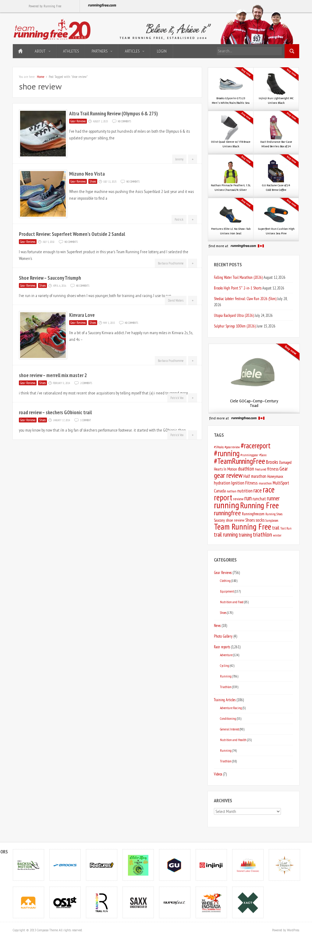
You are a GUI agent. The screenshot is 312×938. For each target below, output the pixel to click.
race (258, 490)
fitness (272, 469)
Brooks (272, 462)
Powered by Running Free (45, 6)
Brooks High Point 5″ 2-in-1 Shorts (237, 287)
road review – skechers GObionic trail (55, 412)
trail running (226, 534)
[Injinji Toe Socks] (211, 865)
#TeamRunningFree (239, 461)
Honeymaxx (275, 476)
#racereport (256, 445)
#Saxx (263, 455)
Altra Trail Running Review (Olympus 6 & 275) (113, 113)
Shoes (93, 181)
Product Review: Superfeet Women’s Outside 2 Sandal (72, 234)
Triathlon (226, 686)
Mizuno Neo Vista (87, 173)
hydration (222, 483)
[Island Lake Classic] (248, 865)
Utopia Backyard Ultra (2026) (234, 315)
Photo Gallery (223, 636)
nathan (231, 491)
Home (20, 51)
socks (260, 520)
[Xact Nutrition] (248, 902)
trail (275, 527)
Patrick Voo (176, 398)
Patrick (179, 219)
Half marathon (254, 476)
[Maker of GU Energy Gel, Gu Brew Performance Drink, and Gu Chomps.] (175, 865)
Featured (260, 469)
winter (277, 535)
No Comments (124, 121)
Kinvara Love (82, 315)
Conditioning (228, 718)
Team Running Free (242, 526)
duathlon (246, 468)
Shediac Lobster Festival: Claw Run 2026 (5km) (245, 298)
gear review (228, 475)
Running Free (259, 505)
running (226, 505)
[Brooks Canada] (65, 865)
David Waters (175, 300)
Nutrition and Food (231, 602)
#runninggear (249, 455)
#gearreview (232, 447)
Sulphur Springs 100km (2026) (235, 326)
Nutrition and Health (233, 739)
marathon (265, 483)
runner (273, 498)
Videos (218, 774)
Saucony (219, 520)
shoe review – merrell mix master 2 (53, 375)
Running (226, 676)
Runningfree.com (253, 513)
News (217, 625)
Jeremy (179, 159)
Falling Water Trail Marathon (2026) (238, 277)
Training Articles (225, 699)
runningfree (227, 513)
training (245, 534)
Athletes (71, 51)
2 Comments (86, 382)
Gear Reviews (78, 121)
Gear (283, 468)
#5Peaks (219, 447)
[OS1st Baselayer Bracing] (65, 902)
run (248, 498)
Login (162, 51)
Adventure (226, 655)
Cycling (224, 665)
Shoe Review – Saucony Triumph (50, 278)
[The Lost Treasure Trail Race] (284, 865)
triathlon (262, 534)
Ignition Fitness (244, 483)
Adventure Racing (231, 707)
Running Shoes (273, 514)
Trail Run (285, 528)
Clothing (225, 580)
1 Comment (85, 420)
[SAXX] (138, 902)
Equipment (227, 591)
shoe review (235, 520)
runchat (259, 499)
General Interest (229, 729)
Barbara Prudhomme (170, 263)
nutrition (245, 491)
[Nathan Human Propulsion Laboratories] (29, 902)
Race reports (222, 646)
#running (226, 453)
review (238, 499)
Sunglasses (271, 520)
